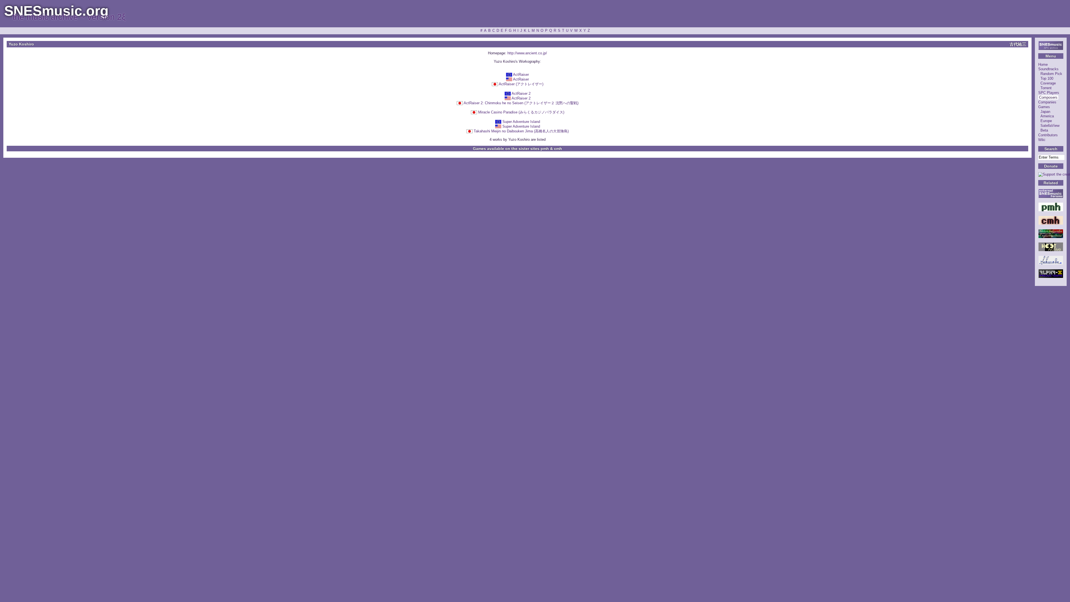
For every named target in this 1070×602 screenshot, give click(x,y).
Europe (1046, 121)
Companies (1047, 102)
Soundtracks (1048, 69)
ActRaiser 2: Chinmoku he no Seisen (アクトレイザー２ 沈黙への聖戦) (521, 103)
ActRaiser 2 (521, 93)
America (1047, 116)
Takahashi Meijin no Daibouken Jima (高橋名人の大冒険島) (521, 131)
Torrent (1046, 88)
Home (1043, 64)
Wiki (1041, 140)
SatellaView (1049, 125)
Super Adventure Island (521, 122)
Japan (1045, 112)
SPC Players (1048, 93)
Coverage (1048, 83)
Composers (1048, 97)
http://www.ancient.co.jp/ (527, 53)
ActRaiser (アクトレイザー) (521, 84)
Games (1044, 107)
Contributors (1048, 135)
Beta (1044, 130)
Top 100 (1046, 78)
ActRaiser (521, 74)
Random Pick (1051, 74)
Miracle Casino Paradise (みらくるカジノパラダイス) (521, 112)
